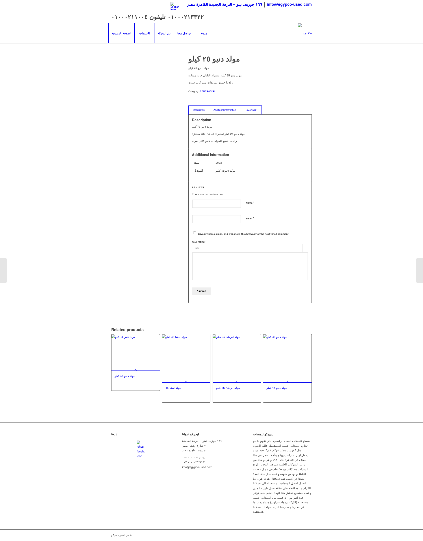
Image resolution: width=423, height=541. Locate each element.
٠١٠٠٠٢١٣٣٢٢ (185, 16)
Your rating (199, 241)
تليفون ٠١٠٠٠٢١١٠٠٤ (139, 16)
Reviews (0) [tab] (251, 109)
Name (250, 202)
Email (250, 218)
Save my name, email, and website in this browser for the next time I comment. (243, 233)
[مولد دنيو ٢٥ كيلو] (144, 79)
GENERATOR (207, 91)
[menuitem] (176, 8)
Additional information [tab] (224, 109)
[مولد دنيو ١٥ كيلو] (3, 270)
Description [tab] (199, 109)
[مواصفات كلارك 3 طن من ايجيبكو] (419, 270)
